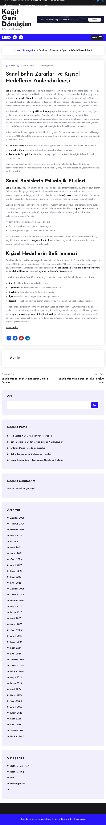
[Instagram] (94, 5)
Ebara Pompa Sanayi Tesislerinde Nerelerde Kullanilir (37, 460)
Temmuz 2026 (17, 523)
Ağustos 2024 (17, 659)
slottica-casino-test (19, 765)
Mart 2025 (15, 618)
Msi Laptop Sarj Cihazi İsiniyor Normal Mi (31, 435)
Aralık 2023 (16, 706)
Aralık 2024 (16, 636)
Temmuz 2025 (17, 594)
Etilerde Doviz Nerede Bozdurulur (28, 447)
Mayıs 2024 (16, 677)
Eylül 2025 (15, 582)
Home (17, 50)
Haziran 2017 (17, 736)
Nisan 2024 (16, 683)
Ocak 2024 (16, 701)
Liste (39, 5)
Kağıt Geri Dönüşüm (17, 17)
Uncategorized (29, 50)
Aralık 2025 (16, 565)
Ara (9, 396)
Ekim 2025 (15, 576)
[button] (97, 37)
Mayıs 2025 (16, 606)
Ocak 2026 (16, 559)
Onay (46, 5)
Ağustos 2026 (17, 517)
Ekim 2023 (15, 718)
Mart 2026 (15, 547)
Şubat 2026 (16, 553)
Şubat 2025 (16, 624)
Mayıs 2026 (16, 535)
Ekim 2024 (15, 647)
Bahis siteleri (12, 327)
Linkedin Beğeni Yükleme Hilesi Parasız (19, 5)
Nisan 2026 (16, 541)
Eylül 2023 (15, 724)
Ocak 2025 (16, 630)
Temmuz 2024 (17, 665)
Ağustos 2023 (17, 730)
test (12, 777)
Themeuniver (79, 819)
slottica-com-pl (17, 771)
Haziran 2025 (17, 600)
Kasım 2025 (16, 571)
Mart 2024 (15, 689)
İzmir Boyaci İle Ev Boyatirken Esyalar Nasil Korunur (37, 441)
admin (15, 357)
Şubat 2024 (16, 695)
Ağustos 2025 (17, 588)
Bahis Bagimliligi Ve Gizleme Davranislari (31, 454)
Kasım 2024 (16, 641)
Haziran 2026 (17, 529)
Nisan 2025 (16, 612)
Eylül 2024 (15, 653)
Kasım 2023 (16, 712)
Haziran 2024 (17, 671)
